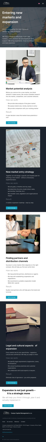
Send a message (11, 122)
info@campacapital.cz (7, 432)
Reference (16, 421)
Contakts (23, 421)
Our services (10, 421)
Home (3, 421)
